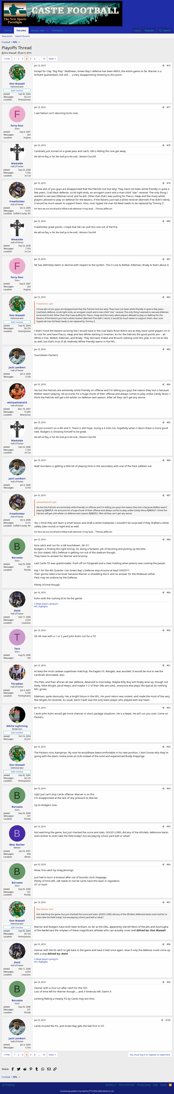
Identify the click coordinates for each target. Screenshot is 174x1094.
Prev (7, 58)
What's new (38, 30)
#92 (168, 707)
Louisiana (26, 622)
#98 (168, 944)
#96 (168, 864)
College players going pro (46, 603)
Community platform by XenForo (87, 1091)
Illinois (27, 856)
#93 (168, 746)
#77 (168, 107)
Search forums (22, 36)
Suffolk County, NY (22, 213)
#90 (168, 630)
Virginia (27, 137)
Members (57, 30)
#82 (168, 297)
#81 (168, 259)
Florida (27, 569)
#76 (168, 65)
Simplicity (10, 1084)
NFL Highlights (41, 606)
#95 (168, 826)
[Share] (163, 66)
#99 (168, 982)
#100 (168, 1020)
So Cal (28, 175)
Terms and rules (126, 1084)
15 (44, 58)
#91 (168, 665)
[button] (47, 30)
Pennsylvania (24, 99)
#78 (168, 145)
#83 (168, 349)
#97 (168, 902)
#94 (168, 788)
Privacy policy (144, 1084)
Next (51, 58)
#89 (168, 592)
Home (7, 30)
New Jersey (25, 414)
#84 (168, 384)
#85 (168, 422)
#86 (168, 460)
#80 (168, 221)
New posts (7, 36)
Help (155, 1084)
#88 (168, 539)
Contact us (110, 1084)
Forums (21, 30)
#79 (168, 183)
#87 (168, 495)
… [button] (39, 58)
